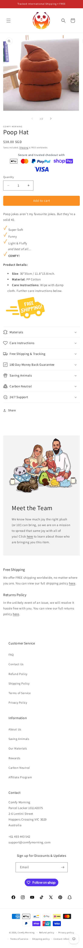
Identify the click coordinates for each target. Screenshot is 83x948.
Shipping (23, 147)
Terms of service (19, 938)
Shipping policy (41, 938)
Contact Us (16, 664)
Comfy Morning (26, 932)
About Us (15, 729)
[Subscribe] (62, 867)
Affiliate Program (20, 777)
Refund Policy (18, 674)
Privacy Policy (18, 702)
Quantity (8, 177)
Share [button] (12, 410)
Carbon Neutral (19, 768)
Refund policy (46, 932)
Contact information (65, 938)
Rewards (14, 758)
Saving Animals (19, 739)
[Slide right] (51, 118)
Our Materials (18, 748)
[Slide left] (32, 118)
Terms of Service (20, 693)
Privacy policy (66, 932)
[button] (8, 20)
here (30, 536)
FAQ (11, 655)
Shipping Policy (19, 683)
